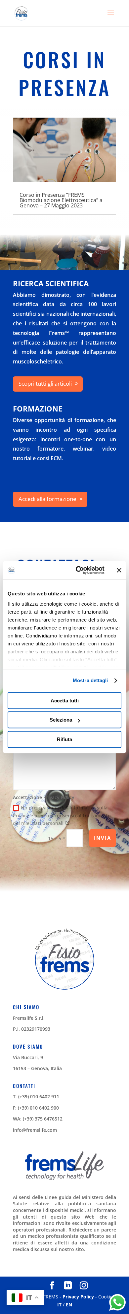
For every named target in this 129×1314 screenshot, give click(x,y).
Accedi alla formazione (47, 499)
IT (59, 1304)
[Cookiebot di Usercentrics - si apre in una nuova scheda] (78, 570)
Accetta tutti (65, 700)
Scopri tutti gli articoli (45, 383)
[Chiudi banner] (119, 570)
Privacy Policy (78, 1296)
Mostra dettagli (90, 680)
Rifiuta (64, 739)
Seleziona (61, 720)
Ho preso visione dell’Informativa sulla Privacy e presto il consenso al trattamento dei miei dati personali (62, 815)
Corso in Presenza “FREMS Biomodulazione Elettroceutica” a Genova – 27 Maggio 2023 (61, 200)
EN (69, 1304)
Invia (102, 838)
